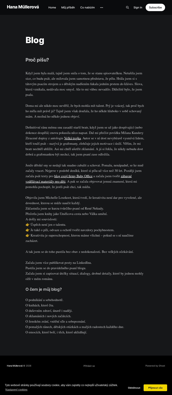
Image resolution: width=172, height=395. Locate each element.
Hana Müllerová (23, 7)
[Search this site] (127, 7)
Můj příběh (68, 7)
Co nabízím (87, 7)
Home (52, 7)
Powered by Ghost (155, 365)
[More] (101, 7)
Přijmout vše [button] (155, 387)
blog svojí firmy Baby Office (73, 176)
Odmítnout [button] (134, 387)
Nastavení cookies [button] (16, 389)
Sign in (138, 7)
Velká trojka (72, 138)
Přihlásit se (89, 366)
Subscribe (155, 7)
